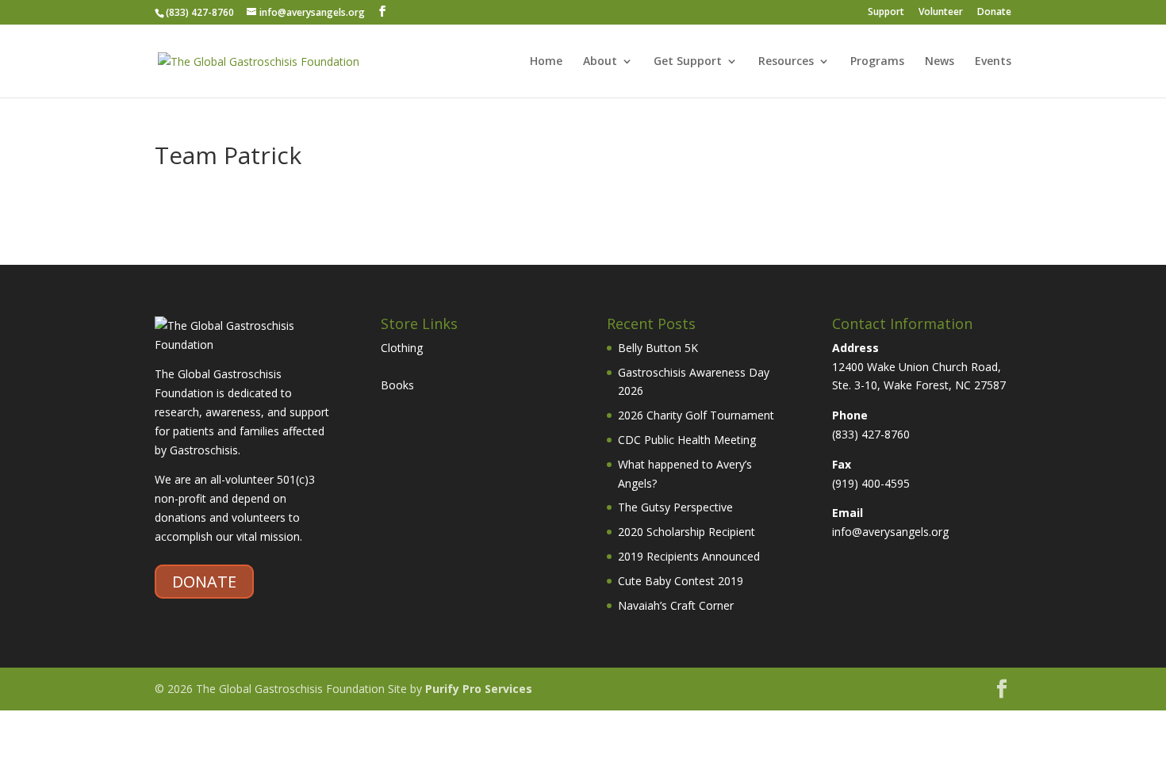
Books (397, 384)
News (939, 62)
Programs (877, 62)
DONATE (204, 581)
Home (546, 62)
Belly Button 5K (658, 347)
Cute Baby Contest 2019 (680, 580)
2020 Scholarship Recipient (686, 531)
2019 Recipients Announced (689, 556)
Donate (994, 12)
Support (886, 12)
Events (993, 62)
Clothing (402, 347)
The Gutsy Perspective (675, 507)
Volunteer (941, 12)
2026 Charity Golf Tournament (696, 415)
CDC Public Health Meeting (687, 439)
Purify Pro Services (478, 688)
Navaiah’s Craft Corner (676, 605)
